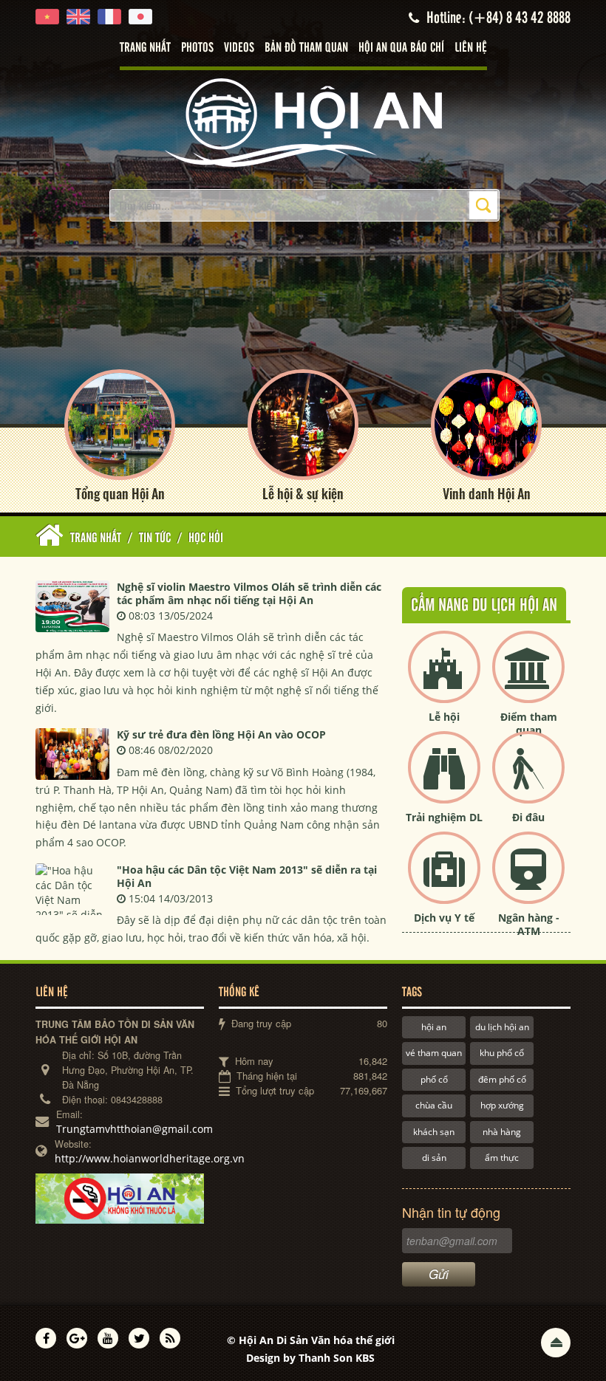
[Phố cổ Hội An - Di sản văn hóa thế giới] (303, 121)
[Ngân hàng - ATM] (528, 880)
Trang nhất (145, 48)
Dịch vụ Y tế (444, 918)
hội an (433, 1027)
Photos (197, 48)
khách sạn (433, 1131)
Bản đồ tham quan (306, 48)
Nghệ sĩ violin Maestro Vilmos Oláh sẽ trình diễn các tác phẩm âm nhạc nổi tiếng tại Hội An (249, 593)
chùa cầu (433, 1105)
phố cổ (434, 1079)
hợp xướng (502, 1105)
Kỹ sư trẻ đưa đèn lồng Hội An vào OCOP (221, 734)
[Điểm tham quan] (528, 679)
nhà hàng (502, 1131)
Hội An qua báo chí (401, 48)
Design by (310, 1358)
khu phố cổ (502, 1052)
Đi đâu (528, 817)
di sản (434, 1157)
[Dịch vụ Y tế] (444, 880)
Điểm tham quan (528, 723)
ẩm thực (502, 1157)
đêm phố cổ (502, 1079)
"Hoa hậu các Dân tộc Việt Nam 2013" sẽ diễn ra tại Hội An (247, 876)
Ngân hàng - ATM (528, 924)
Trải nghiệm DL (444, 817)
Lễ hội (444, 717)
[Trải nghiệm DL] (444, 779)
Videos (239, 48)
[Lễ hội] (444, 679)
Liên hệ (470, 48)
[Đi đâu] (528, 779)
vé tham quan (434, 1052)
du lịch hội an (502, 1027)
